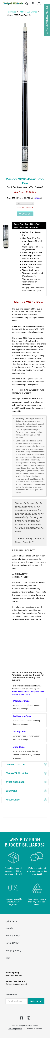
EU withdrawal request (33, 1029)
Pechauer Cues (21, 701)
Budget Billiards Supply (28, 1025)
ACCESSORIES (13, 800)
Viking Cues (19, 731)
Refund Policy (12, 943)
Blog (8, 958)
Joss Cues (19, 747)
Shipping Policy (13, 950)
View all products (15, 1029)
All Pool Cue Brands (28, 12)
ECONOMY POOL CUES (17, 773)
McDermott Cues (22, 716)
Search (9, 928)
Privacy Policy (13, 935)
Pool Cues (11, 12)
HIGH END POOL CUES (16, 764)
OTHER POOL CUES (15, 782)
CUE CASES (11, 791)
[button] (47, 19)
